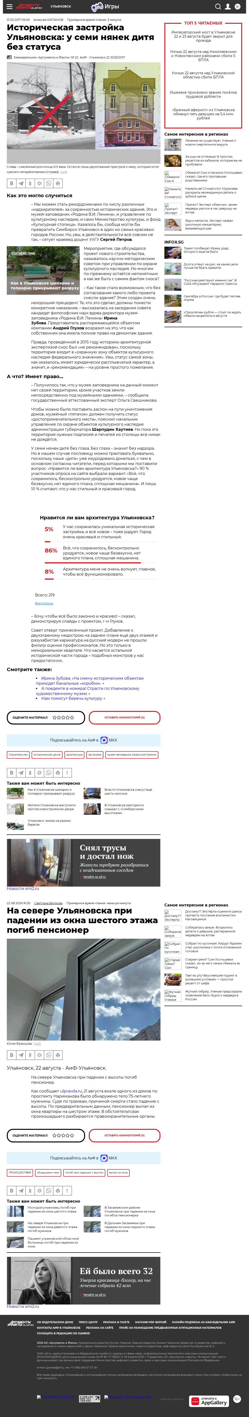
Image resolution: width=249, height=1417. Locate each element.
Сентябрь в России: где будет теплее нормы (212, 298)
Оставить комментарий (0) (125, 717)
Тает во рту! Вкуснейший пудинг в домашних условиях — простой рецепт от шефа (211, 979)
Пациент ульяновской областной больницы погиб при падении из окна (53, 1242)
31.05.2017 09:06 (18, 20)
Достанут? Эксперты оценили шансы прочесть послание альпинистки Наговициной (213, 915)
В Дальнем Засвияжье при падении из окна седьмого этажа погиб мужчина (130, 1227)
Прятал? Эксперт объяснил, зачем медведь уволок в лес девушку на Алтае (211, 208)
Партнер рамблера (172, 1399)
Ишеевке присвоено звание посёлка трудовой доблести (203, 94)
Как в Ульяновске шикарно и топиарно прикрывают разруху (51, 791)
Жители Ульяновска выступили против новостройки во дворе (52, 807)
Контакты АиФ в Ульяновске (58, 1327)
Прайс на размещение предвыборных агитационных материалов (170, 1327)
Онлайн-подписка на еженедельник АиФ (203, 1322)
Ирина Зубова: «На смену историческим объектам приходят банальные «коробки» (90, 681)
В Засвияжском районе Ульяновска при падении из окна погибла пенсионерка (130, 1211)
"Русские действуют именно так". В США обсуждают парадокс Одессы (210, 282)
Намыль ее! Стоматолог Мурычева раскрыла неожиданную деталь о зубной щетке (211, 192)
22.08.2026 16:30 (18, 903)
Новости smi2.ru (23, 888)
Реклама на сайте (100, 1327)
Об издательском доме (55, 1322)
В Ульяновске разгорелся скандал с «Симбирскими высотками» (124, 809)
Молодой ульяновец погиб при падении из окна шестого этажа (52, 1209)
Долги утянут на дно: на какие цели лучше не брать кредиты (211, 266)
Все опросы (44, 603)
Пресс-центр (88, 1322)
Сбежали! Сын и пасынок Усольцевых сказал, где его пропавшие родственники (213, 176)
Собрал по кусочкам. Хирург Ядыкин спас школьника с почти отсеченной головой (213, 947)
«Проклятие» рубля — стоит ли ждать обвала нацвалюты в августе (212, 314)
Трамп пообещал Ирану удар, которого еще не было (206, 250)
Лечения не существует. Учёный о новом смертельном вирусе (210, 142)
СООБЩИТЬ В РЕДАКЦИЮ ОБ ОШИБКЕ (63, 1333)
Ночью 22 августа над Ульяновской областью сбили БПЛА (203, 75)
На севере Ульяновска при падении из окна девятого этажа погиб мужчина (52, 1227)
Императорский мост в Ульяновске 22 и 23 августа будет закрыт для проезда (203, 36)
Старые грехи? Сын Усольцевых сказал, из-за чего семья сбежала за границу (212, 963)
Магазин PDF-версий (150, 1322)
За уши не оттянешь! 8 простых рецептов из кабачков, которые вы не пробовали (213, 160)
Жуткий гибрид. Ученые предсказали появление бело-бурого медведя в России (213, 995)
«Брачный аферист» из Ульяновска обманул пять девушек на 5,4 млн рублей (203, 114)
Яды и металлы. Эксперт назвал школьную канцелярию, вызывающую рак (209, 224)
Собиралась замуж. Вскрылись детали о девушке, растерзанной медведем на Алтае (210, 931)
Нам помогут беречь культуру (71, 698)
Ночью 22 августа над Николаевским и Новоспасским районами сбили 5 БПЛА (203, 56)
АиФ (63, 172)
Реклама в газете (116, 1322)
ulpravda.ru (71, 1091)
